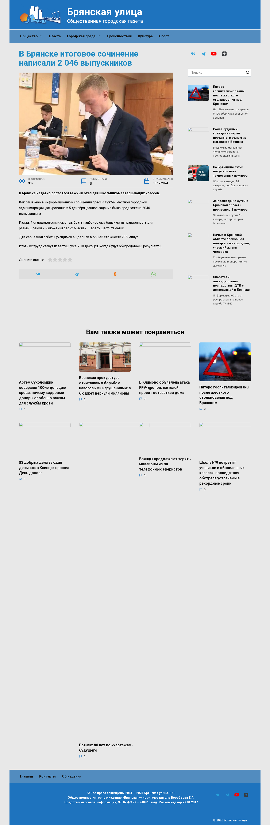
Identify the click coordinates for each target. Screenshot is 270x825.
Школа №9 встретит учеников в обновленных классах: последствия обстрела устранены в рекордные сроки (221, 473)
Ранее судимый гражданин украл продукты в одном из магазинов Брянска (229, 135)
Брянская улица (104, 12)
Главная (26, 776)
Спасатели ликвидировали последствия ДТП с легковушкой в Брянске (231, 283)
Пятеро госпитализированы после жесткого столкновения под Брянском (228, 95)
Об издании (71, 776)
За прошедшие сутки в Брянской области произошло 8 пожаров (230, 205)
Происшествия (119, 36)
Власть (55, 36)
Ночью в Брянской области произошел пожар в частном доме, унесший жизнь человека (231, 243)
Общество (29, 36)
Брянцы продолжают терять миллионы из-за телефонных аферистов (165, 464)
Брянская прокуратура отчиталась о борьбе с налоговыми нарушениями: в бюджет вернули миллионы (105, 385)
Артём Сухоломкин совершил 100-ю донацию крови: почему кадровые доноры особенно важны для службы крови (42, 392)
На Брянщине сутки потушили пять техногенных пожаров (230, 172)
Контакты (47, 776)
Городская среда (81, 36)
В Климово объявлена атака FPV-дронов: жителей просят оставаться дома (164, 387)
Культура (145, 36)
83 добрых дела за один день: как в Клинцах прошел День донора (44, 467)
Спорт (164, 36)
